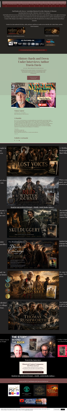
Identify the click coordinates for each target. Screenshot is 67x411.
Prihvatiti (63, 409)
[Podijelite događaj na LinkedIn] (19, 140)
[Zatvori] (65, 409)
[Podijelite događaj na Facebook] (14, 140)
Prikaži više (16, 133)
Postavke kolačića (56, 409)
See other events (33, 78)
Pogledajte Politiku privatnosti (28, 409)
